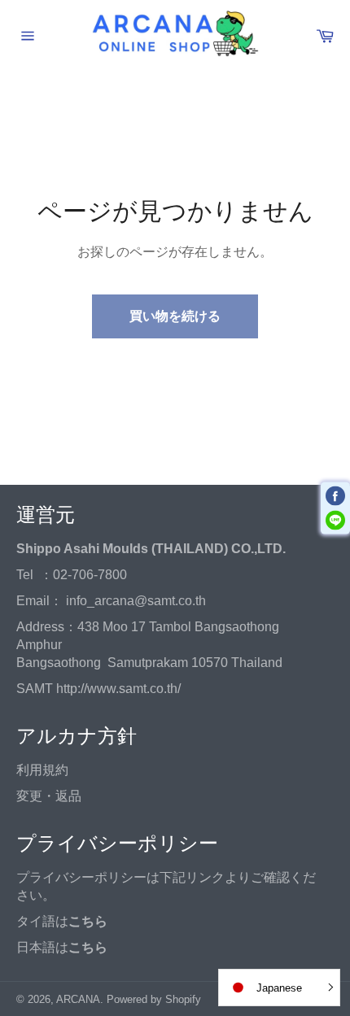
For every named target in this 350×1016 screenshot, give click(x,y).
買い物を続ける (175, 316)
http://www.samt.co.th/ (118, 689)
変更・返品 (48, 796)
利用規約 (42, 770)
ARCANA (78, 999)
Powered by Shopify (154, 999)
